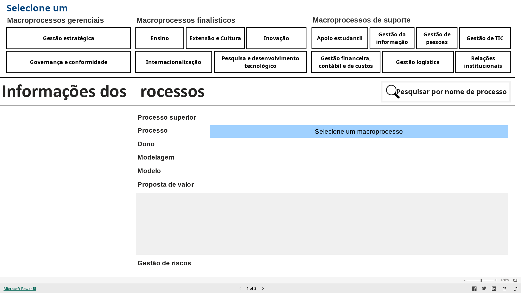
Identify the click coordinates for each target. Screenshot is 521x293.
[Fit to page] (514, 280)
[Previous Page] (240, 288)
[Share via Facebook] (474, 289)
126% (504, 280)
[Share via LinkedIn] (494, 289)
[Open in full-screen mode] (515, 289)
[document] (70, 8)
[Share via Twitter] (484, 289)
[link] (68, 38)
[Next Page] (262, 288)
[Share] (505, 289)
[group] (70, 8)
